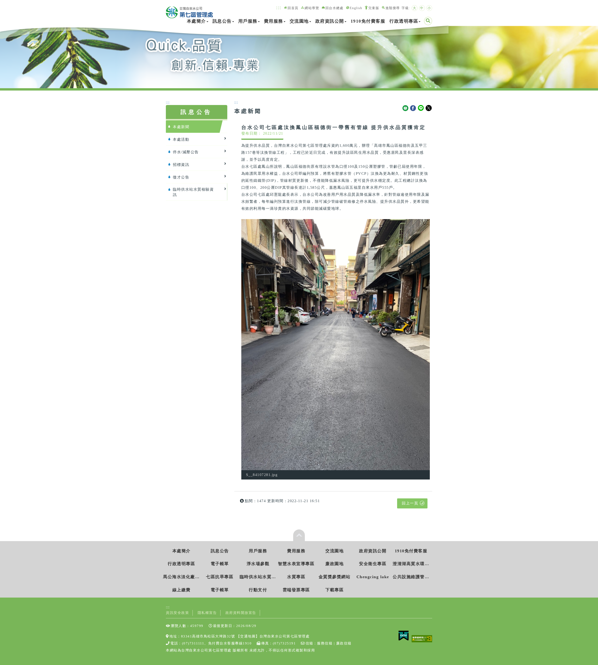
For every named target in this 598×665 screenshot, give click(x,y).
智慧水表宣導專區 (296, 563)
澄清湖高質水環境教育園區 (411, 563)
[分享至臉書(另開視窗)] (413, 108)
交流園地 (299, 21)
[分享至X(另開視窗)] (429, 108)
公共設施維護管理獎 (411, 576)
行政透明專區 (403, 21)
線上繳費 (181, 590)
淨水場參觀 (258, 563)
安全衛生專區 (372, 563)
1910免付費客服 (368, 21)
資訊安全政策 (177, 613)
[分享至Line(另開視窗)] (421, 108)
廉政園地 (334, 563)
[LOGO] (189, 10)
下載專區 (334, 590)
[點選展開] (299, 535)
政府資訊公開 (329, 21)
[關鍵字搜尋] (428, 21)
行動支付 (258, 590)
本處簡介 (196, 21)
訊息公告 (222, 21)
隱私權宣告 (207, 613)
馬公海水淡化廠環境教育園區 (181, 576)
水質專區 (296, 576)
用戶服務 (247, 21)
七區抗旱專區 (219, 576)
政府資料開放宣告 (240, 613)
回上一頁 (410, 503)
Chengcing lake (372, 576)
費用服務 (273, 21)
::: (278, 7)
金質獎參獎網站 (335, 576)
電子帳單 (220, 563)
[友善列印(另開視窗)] (405, 108)
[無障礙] (422, 638)
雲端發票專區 (296, 590)
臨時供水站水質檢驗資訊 (258, 576)
